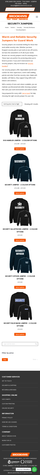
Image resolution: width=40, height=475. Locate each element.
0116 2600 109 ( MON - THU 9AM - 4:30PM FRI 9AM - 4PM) (21, 2)
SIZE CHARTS (6, 399)
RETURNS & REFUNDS (9, 390)
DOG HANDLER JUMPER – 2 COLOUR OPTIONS (20, 140)
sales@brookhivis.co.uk (21, 5)
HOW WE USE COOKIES (9, 422)
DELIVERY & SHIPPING (9, 385)
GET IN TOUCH (7, 381)
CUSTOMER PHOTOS (8, 445)
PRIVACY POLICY (7, 418)
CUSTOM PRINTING (8, 404)
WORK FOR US (6, 440)
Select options (20, 149)
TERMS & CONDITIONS (9, 426)
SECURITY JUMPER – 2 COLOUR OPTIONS (20, 185)
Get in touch (26, 93)
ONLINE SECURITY (8, 408)
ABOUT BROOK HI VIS (9, 436)
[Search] (32, 9)
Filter (5, 359)
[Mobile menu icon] (37, 17)
